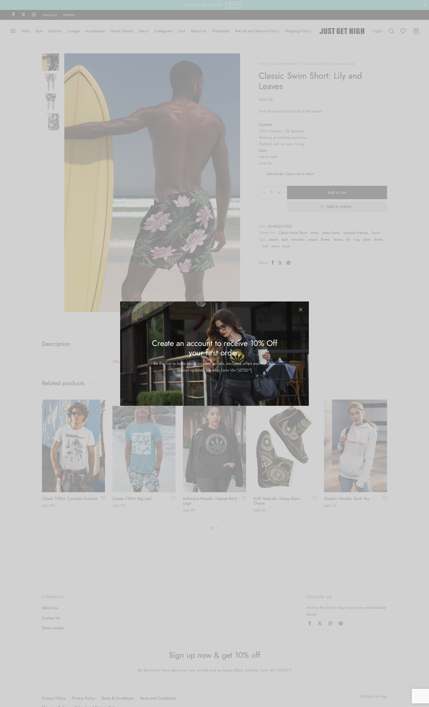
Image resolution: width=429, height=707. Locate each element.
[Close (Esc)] (300, 309)
